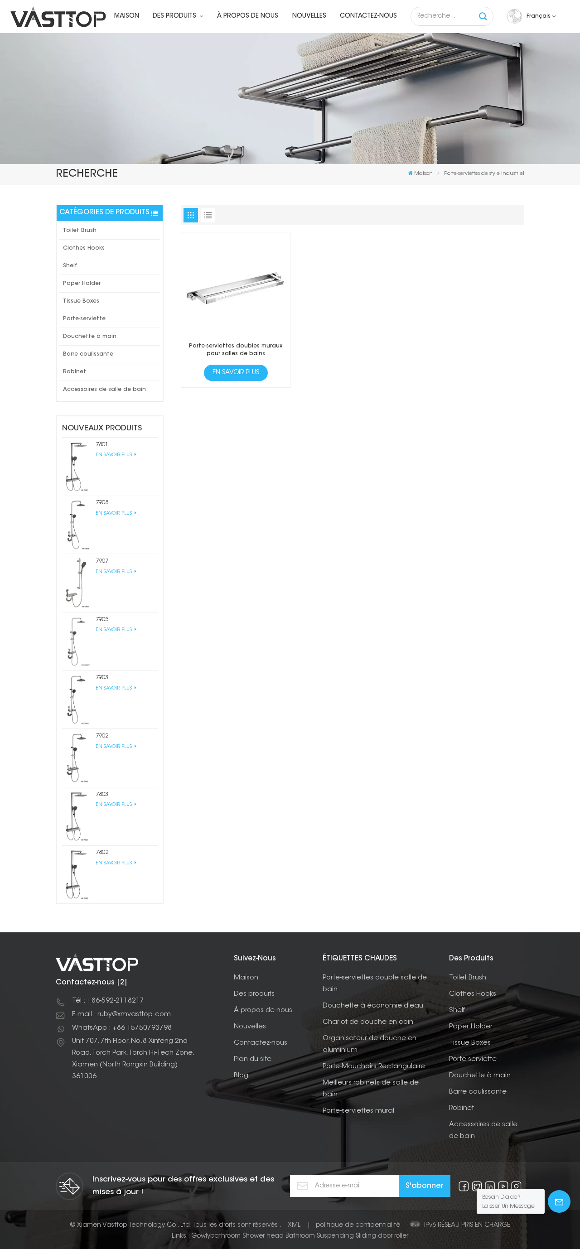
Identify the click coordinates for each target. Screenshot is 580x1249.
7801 (102, 445)
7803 (102, 794)
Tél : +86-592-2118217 (108, 1001)
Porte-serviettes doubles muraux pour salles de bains (235, 350)
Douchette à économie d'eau (373, 1006)
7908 (102, 503)
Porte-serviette (84, 319)
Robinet (74, 372)
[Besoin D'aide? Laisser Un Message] (559, 1201)
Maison (126, 16)
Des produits (175, 16)
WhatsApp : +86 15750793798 (122, 1028)
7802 (102, 852)
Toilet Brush (80, 230)
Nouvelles (309, 16)
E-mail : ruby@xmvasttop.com (121, 1014)
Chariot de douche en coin (368, 1022)
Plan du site (252, 1059)
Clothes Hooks (84, 248)
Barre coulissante (88, 354)
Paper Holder (82, 283)
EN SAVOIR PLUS (114, 455)
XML (294, 1225)
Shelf (70, 266)
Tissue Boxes (81, 301)
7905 (102, 619)
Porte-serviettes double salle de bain (375, 983)
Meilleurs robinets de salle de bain (371, 1089)
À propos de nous (247, 16)
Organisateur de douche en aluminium (369, 1044)
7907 (102, 561)
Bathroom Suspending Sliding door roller (346, 1236)
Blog (241, 1075)
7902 (102, 736)
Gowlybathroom (216, 1236)
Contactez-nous (368, 16)
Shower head (263, 1236)
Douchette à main (89, 336)
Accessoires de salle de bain (104, 389)
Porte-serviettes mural (358, 1111)
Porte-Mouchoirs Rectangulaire (374, 1066)
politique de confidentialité (358, 1225)
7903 (102, 677)
